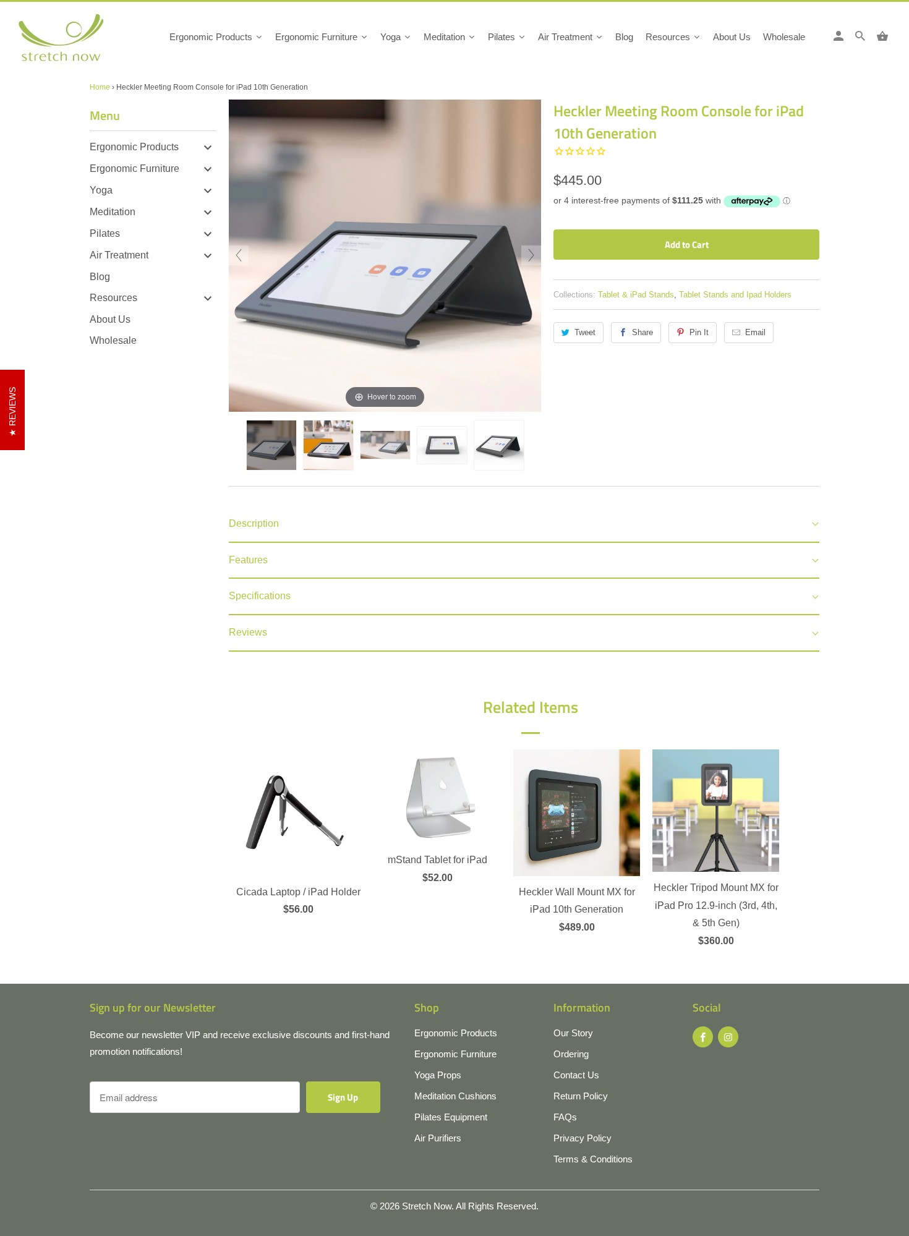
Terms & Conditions (593, 1159)
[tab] (524, 524)
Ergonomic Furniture (134, 168)
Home (100, 87)
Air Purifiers (437, 1138)
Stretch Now (426, 1206)
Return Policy (580, 1096)
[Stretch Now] (82, 41)
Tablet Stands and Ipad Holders (735, 294)
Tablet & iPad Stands (636, 294)
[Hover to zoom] (385, 255)
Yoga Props (437, 1075)
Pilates (105, 233)
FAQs (565, 1117)
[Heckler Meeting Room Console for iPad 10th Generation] (271, 445)
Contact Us (576, 1075)
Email (755, 332)
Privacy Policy (582, 1138)
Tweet (584, 332)
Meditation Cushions (455, 1096)
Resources (113, 297)
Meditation (112, 212)
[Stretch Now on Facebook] (703, 1036)
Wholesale (113, 340)
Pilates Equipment (450, 1117)
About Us (110, 319)
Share (642, 332)
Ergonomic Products (134, 147)
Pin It (699, 332)
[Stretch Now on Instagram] (728, 1036)
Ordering (571, 1054)
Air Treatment (119, 255)
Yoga (101, 190)
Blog (100, 276)
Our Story (573, 1033)
